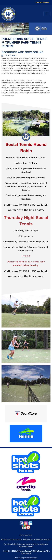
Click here (10, 56)
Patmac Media (32, 558)
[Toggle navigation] (46, 13)
